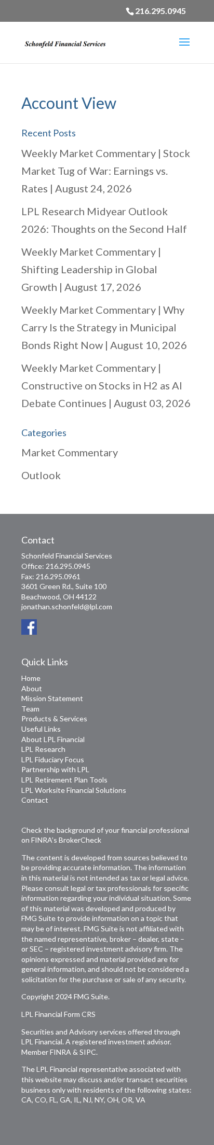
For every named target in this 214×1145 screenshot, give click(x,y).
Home (31, 678)
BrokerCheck (80, 839)
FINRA (60, 1052)
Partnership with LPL (55, 769)
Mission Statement (52, 698)
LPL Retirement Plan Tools (64, 779)
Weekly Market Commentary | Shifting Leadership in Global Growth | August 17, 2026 (91, 269)
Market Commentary (69, 452)
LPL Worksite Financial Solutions (73, 790)
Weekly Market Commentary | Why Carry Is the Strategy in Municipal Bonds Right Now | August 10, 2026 (104, 327)
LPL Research (43, 749)
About (31, 688)
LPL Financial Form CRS (58, 1014)
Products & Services (54, 718)
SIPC (87, 1052)
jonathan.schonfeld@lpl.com (66, 606)
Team (30, 708)
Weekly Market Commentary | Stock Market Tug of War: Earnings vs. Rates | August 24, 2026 (105, 170)
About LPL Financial (53, 739)
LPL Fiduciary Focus (52, 759)
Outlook (41, 475)
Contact (34, 799)
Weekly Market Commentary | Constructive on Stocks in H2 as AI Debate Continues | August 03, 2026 (106, 385)
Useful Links (41, 728)
